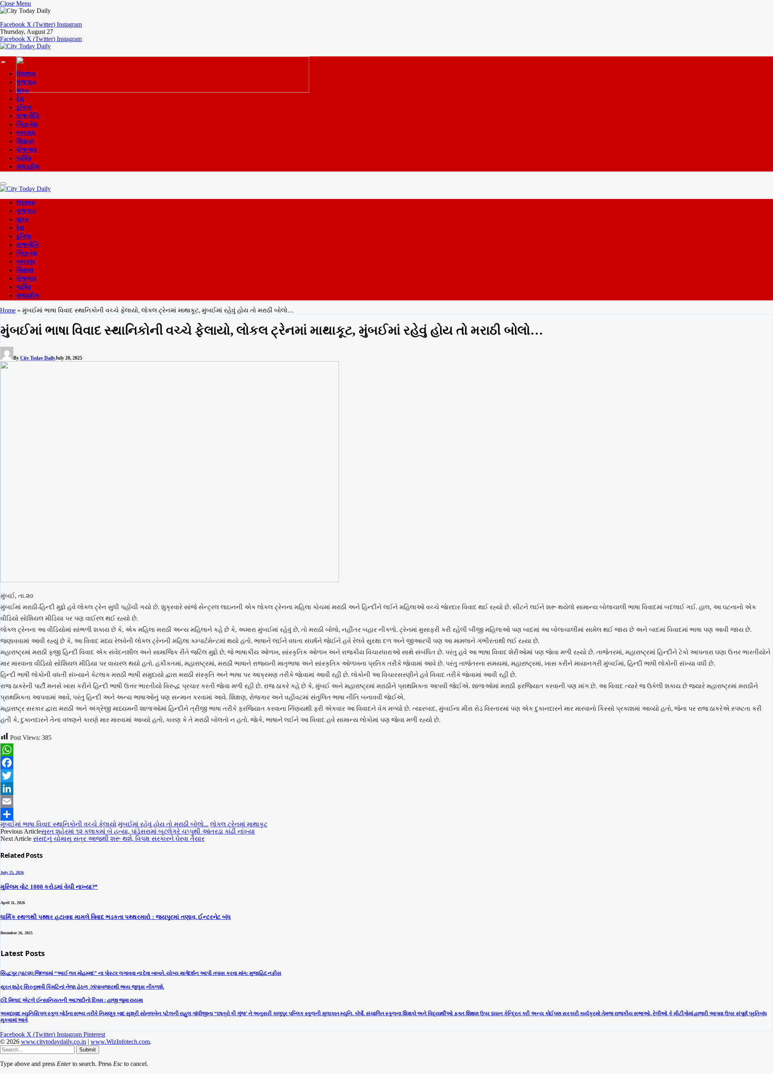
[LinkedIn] (386, 788)
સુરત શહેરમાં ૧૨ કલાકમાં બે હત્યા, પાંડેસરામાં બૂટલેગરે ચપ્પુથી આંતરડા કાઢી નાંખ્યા (148, 831)
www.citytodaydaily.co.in (53, 1041)
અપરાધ (25, 133)
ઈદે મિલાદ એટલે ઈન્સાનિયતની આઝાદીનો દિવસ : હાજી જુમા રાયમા (71, 1000)
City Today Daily (37, 358)
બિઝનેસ (26, 125)
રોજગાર (26, 150)
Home (25, 203)
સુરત (22, 220)
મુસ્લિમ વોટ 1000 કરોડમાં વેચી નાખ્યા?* (49, 887)
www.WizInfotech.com (120, 1041)
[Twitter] (386, 775)
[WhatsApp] (386, 749)
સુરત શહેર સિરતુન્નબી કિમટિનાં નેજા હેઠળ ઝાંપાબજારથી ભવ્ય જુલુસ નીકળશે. (82, 987)
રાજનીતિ (27, 116)
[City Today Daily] (25, 46)
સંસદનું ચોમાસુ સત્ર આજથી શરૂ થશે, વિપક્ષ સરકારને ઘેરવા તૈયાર (119, 838)
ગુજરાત (25, 211)
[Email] (386, 801)
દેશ (20, 99)
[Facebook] (386, 762)
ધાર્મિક (23, 159)
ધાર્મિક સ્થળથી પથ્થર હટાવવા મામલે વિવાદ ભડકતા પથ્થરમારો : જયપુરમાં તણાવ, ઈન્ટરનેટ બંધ (115, 917)
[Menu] (3, 62)
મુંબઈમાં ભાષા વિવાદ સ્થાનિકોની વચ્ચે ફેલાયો (58, 824)
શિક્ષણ (25, 142)
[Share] (386, 814)
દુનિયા (23, 108)
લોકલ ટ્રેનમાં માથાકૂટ (238, 824)
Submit (87, 1050)
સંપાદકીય (27, 167)
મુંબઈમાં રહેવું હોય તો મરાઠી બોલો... (163, 824)
